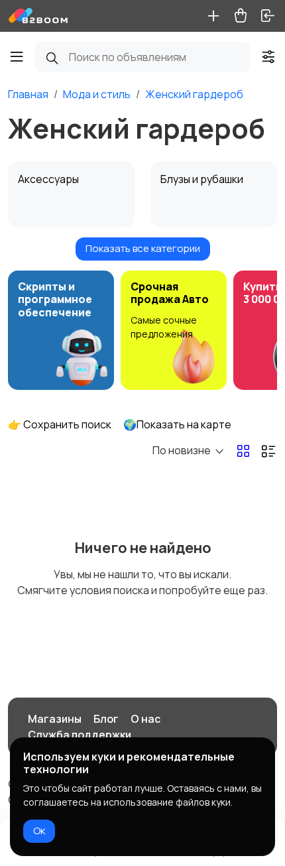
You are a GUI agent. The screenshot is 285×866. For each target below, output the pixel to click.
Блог (106, 718)
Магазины (55, 718)
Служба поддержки (79, 734)
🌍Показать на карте (177, 424)
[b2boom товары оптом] (38, 16)
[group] (61, 330)
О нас (145, 718)
